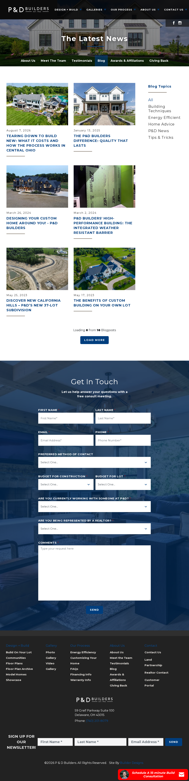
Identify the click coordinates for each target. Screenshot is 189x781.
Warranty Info (80, 680)
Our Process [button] (121, 9)
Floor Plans (14, 663)
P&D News (158, 131)
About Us (28, 60)
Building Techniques (159, 108)
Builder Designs (131, 763)
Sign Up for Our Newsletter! (21, 742)
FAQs (74, 669)
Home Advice (161, 124)
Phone (102, 432)
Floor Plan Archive (19, 669)
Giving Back (158, 60)
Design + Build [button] (66, 9)
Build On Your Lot (19, 652)
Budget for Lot (110, 476)
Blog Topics (159, 86)
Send (94, 609)
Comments (48, 542)
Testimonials (82, 60)
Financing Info (81, 674)
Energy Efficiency (83, 652)
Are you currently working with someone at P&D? (84, 498)
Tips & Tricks (160, 137)
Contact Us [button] (173, 9)
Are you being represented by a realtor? (76, 520)
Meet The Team (53, 60)
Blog (101, 60)
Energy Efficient (164, 117)
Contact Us (153, 652)
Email (44, 432)
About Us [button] (148, 9)
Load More (94, 340)
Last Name (105, 410)
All (150, 100)
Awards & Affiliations (127, 60)
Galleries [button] (94, 9)
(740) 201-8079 (97, 721)
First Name (49, 410)
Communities (16, 658)
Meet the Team (121, 658)
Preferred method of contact (65, 454)
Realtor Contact (156, 672)
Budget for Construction (62, 476)
